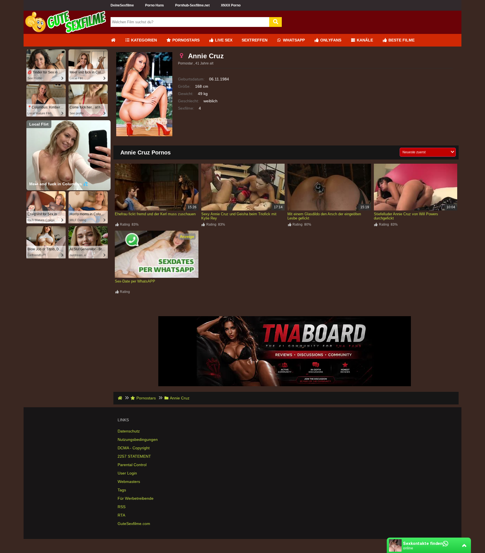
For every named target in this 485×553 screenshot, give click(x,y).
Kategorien (143, 40)
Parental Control (132, 464)
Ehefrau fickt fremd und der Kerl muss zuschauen (155, 214)
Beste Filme (401, 40)
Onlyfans (330, 40)
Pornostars (185, 40)
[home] (120, 398)
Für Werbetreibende (136, 498)
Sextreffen (254, 40)
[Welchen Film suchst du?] (275, 22)
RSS (121, 507)
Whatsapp (293, 40)
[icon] (113, 40)
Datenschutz (129, 431)
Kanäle (364, 40)
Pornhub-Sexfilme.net (192, 5)
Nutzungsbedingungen (138, 439)
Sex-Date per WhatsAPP (135, 281)
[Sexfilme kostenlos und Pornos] (66, 31)
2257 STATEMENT (134, 456)
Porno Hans (154, 5)
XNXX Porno (231, 5)
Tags (122, 490)
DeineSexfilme (122, 5)
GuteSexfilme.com (134, 523)
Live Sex (223, 40)
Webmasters (129, 481)
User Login (127, 473)
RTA (121, 515)
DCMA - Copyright (134, 448)
